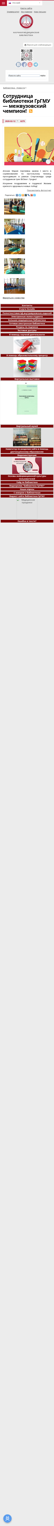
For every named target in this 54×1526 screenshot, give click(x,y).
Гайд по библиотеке (27, 482)
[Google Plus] (31, 194)
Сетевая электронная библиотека (27, 323)
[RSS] (30, 111)
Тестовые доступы (27, 330)
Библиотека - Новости (14, 88)
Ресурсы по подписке (27, 327)
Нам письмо (40, 11)
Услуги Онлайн (27, 309)
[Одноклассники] (22, 194)
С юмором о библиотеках (27, 492)
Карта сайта (26, 8)
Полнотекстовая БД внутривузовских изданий (27, 313)
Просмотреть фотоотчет (39, 190)
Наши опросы (27, 489)
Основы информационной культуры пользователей (27, 477)
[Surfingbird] (34, 194)
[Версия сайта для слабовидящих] (38, 46)
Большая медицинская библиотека (27, 320)
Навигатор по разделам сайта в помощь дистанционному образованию (27, 450)
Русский (16, 3)
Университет (13, 11)
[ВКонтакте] (17, 194)
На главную (26, 11)
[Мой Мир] (25, 194)
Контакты (27, 305)
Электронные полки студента (27, 316)
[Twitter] (20, 194)
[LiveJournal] (28, 194)
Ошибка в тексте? (27, 521)
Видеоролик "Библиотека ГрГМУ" (27, 485)
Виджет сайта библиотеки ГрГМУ (27, 496)
